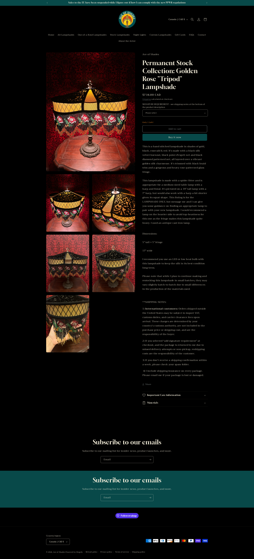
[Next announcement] (207, 3)
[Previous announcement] (47, 3)
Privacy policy (106, 552)
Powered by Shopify (74, 552)
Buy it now (174, 137)
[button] (192, 19)
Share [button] (148, 384)
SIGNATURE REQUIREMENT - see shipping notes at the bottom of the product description (173, 106)
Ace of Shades (59, 552)
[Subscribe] (150, 459)
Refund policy (91, 552)
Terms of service (122, 552)
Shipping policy (138, 552)
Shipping (146, 99)
